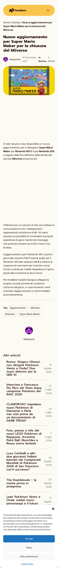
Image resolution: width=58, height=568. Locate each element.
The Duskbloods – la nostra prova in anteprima (21, 483)
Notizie (16, 22)
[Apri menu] (48, 10)
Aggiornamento (18, 307)
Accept (29, 538)
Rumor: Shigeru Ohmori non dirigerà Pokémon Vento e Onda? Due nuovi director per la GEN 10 (23, 368)
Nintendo (10, 314)
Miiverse (35, 307)
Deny (29, 547)
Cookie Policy (27, 564)
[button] (53, 508)
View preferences (29, 556)
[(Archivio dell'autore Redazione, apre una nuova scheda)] (29, 333)
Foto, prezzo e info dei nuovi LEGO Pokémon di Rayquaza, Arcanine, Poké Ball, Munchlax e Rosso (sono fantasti (24, 437)
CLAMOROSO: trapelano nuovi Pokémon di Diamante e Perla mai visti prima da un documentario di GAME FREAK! (23, 412)
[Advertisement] (29, 118)
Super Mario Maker (29, 314)
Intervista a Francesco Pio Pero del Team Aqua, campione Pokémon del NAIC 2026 (24, 389)
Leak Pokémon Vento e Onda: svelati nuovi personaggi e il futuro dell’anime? (23, 501)
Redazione (15, 59)
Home (6, 22)
